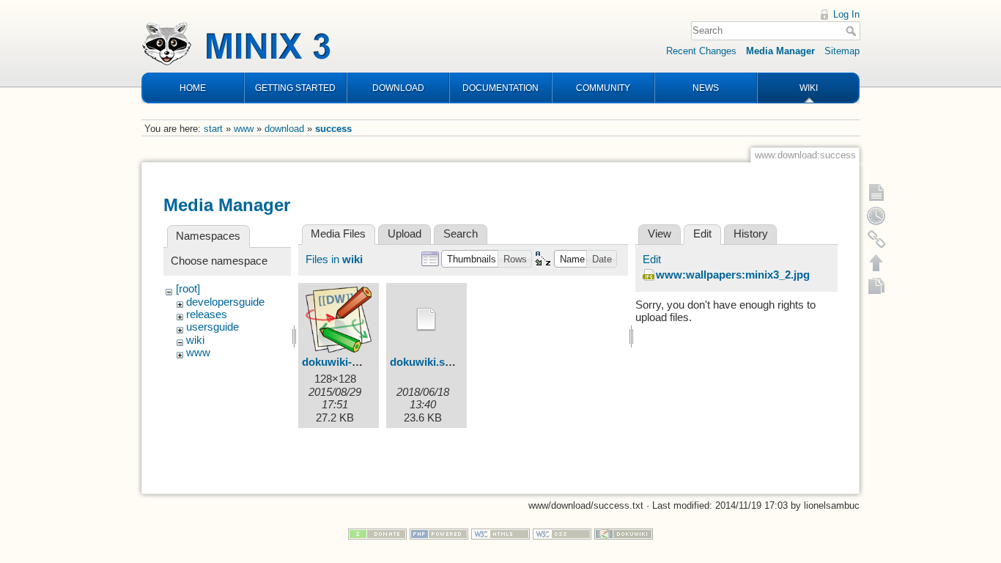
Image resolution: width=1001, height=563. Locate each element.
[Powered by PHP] (439, 533)
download (284, 128)
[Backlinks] (876, 239)
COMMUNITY (603, 88)
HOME (193, 88)
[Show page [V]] (876, 192)
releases (206, 314)
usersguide (212, 327)
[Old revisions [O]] (876, 215)
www (244, 128)
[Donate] (377, 533)
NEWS (705, 88)
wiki (195, 340)
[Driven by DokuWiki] (623, 533)
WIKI (808, 88)
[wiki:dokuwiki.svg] (426, 320)
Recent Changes (701, 50)
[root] (188, 289)
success (333, 128)
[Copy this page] (876, 286)
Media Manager (780, 50)
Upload (404, 234)
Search (853, 31)
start (213, 128)
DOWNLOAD (398, 88)
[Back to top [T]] (876, 262)
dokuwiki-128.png (347, 362)
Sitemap (842, 50)
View (659, 234)
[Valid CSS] (562, 533)
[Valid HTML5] (500, 533)
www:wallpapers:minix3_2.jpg (733, 275)
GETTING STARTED (295, 88)
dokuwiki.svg (423, 362)
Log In (846, 14)
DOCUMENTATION (500, 88)
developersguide (225, 302)
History (751, 234)
